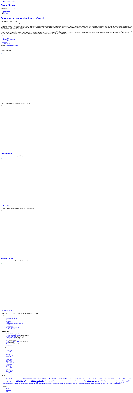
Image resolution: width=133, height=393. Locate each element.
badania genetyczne (32, 378)
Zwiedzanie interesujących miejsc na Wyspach (22, 18)
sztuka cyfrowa (49, 383)
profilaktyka (91, 381)
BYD (7, 340)
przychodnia (101, 381)
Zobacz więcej (9, 322)
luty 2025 (8, 372)
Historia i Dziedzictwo (11, 337)
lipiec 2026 (8, 351)
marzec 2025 (9, 371)
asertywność (22, 378)
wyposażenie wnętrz (82, 383)
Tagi (4, 14)
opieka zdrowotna (80, 381)
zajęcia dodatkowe (97, 383)
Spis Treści (5, 13)
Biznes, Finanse (8, 5)
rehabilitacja (6, 383)
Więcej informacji (10, 323)
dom (82, 378)
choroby (65, 378)
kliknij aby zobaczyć (6, 38)
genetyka (112, 378)
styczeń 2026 (9, 359)
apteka (10, 378)
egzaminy (93, 378)
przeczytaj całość (5, 40)
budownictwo (54, 378)
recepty (127, 381)
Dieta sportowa (9, 343)
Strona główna (6, 11)
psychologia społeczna (118, 380)
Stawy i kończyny (10, 345)
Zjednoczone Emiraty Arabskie (13, 341)
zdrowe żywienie (109, 383)
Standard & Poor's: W (7, 258)
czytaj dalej (4, 42)
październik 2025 (10, 362)
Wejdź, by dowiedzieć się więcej (13, 327)
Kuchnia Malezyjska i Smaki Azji (13, 335)
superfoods (25, 383)
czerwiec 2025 (9, 367)
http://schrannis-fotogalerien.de (8, 39)
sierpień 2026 (9, 350)
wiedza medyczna (71, 383)
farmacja (99, 378)
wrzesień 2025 (9, 364)
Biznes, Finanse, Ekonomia (9, 1)
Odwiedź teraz (9, 321)
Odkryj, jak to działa (18, 323)
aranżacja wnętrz (15, 378)
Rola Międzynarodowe (7, 310)
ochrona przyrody (49, 380)
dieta (79, 378)
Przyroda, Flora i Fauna (11, 336)
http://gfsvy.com (9, 324)
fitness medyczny (105, 378)
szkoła (34, 383)
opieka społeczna (69, 380)
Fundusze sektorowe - (7, 205)
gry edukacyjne (120, 378)
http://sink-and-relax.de (7, 43)
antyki (5, 378)
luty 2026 (8, 358)
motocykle (37, 380)
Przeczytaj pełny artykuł (11, 318)
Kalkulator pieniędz (6, 153)
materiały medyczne (9, 381)
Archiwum (5, 12)
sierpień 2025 (9, 365)
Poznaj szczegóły (10, 326)
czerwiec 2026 (9, 353)
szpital (42, 383)
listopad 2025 (9, 361)
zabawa (88, 383)
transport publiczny (59, 383)
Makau (7, 342)
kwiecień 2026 (9, 355)
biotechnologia (43, 378)
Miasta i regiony (9, 338)
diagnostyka (73, 378)
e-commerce (87, 378)
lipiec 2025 (8, 366)
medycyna (21, 381)
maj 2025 (8, 369)
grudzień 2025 (9, 360)
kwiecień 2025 (9, 370)
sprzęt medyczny (15, 383)
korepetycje (127, 378)
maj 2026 (8, 354)
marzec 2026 (9, 356)
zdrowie (119, 383)
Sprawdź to (8, 319)
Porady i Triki (5, 100)
